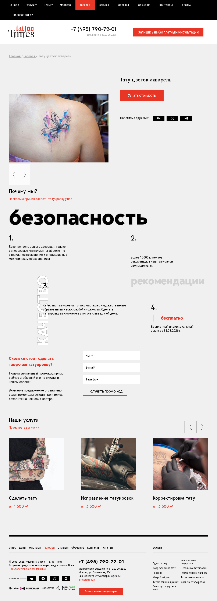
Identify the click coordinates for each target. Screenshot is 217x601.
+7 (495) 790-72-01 (94, 29)
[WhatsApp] (172, 118)
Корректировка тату (174, 498)
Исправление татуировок (107, 498)
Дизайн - (14, 588)
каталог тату (22, 15)
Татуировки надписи (192, 577)
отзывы (123, 5)
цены (47, 5)
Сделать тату (23, 498)
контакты (166, 5)
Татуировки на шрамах (165, 582)
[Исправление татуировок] (108, 464)
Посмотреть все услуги (24, 427)
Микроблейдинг (161, 577)
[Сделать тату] (36, 464)
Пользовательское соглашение (27, 568)
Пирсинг (157, 572)
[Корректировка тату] (180, 464)
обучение (144, 5)
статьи (186, 5)
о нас (13, 5)
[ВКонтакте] (158, 118)
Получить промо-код (105, 391)
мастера (65, 5)
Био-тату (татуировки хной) (164, 588)
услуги (30, 5)
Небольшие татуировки (194, 568)
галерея (85, 5)
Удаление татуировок (193, 582)
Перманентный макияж (194, 572)
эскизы (104, 5)
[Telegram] (186, 118)
